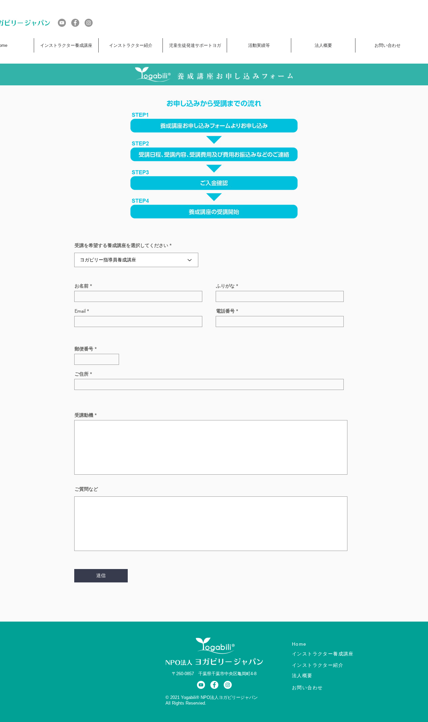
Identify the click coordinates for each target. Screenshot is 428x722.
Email (80, 311)
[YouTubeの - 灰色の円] (62, 23)
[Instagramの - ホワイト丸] (228, 685)
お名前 (82, 286)
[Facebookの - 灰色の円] (75, 23)
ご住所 (82, 374)
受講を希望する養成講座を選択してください (121, 245)
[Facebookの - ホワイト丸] (214, 685)
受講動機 (84, 415)
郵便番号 (84, 348)
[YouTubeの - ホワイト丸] (201, 685)
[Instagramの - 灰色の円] (89, 23)
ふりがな (225, 286)
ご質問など (86, 489)
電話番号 (225, 311)
